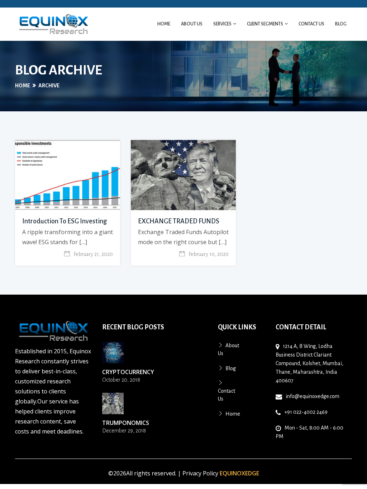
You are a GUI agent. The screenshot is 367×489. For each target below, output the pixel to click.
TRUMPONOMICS (125, 423)
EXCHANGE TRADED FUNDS (178, 221)
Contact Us (311, 23)
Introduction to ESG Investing (64, 221)
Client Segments (265, 23)
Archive (48, 85)
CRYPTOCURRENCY (128, 372)
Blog (341, 23)
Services (222, 23)
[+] (113, 352)
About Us (191, 23)
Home (163, 23)
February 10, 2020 (209, 254)
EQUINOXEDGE (239, 473)
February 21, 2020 (93, 254)
